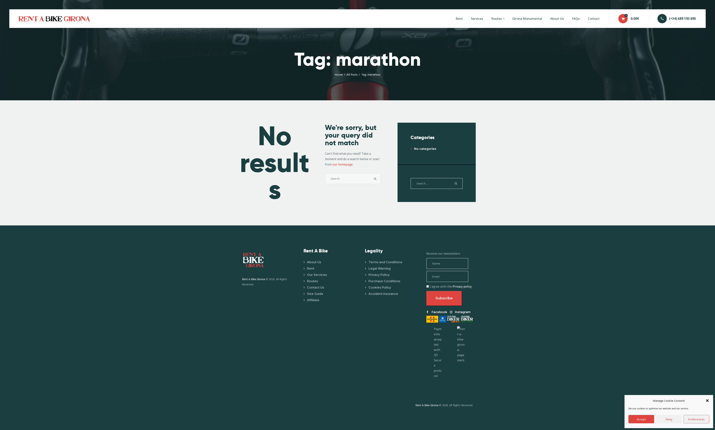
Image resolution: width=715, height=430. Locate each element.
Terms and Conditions (385, 262)
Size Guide (315, 294)
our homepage (342, 164)
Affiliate (313, 300)
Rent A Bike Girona (253, 279)
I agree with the (450, 286)
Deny (668, 419)
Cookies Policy (379, 287)
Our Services (317, 275)
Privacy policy (462, 286)
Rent (310, 268)
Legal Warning (379, 268)
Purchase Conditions (384, 281)
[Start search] (375, 179)
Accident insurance (383, 294)
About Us (314, 262)
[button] (707, 400)
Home (339, 74)
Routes (312, 281)
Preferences (696, 419)
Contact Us (315, 287)
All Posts (352, 74)
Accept (641, 419)
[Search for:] (437, 183)
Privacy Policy (379, 275)
